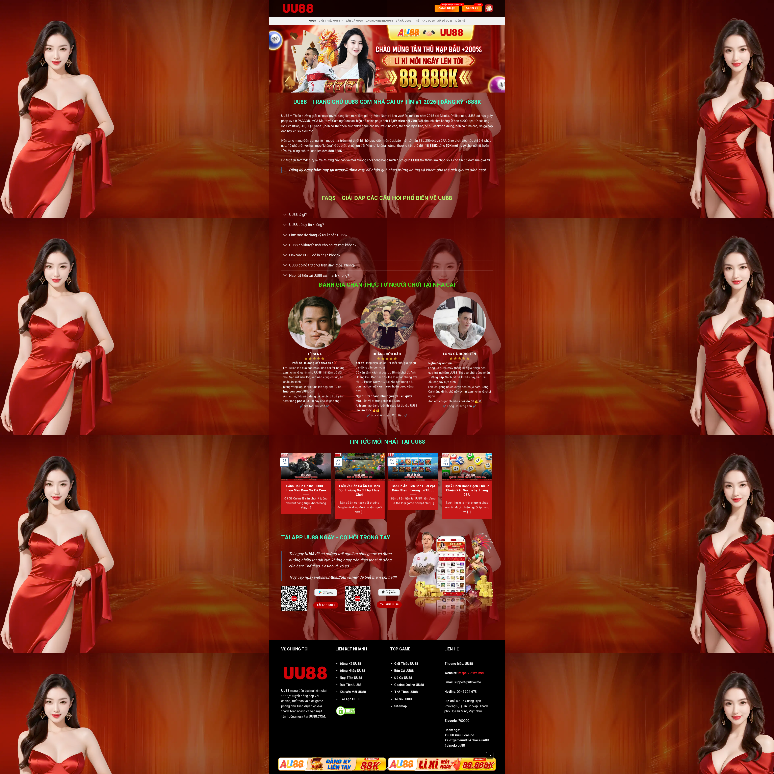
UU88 (312, 20)
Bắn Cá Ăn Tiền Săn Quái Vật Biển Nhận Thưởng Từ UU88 (413, 488)
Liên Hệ (460, 20)
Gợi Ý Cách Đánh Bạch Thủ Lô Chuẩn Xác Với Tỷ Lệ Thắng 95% (467, 490)
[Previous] (281, 487)
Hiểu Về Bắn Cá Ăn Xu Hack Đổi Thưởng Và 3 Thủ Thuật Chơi (359, 490)
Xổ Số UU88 (445, 20)
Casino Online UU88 (379, 20)
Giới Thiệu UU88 (329, 20)
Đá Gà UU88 (403, 20)
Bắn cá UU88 (354, 20)
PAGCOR (304, 121)
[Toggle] (285, 215)
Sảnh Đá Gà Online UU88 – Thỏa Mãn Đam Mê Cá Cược (306, 488)
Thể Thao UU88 (424, 20)
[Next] (492, 487)
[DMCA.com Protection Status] (346, 711)
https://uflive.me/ (350, 170)
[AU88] (332, 764)
